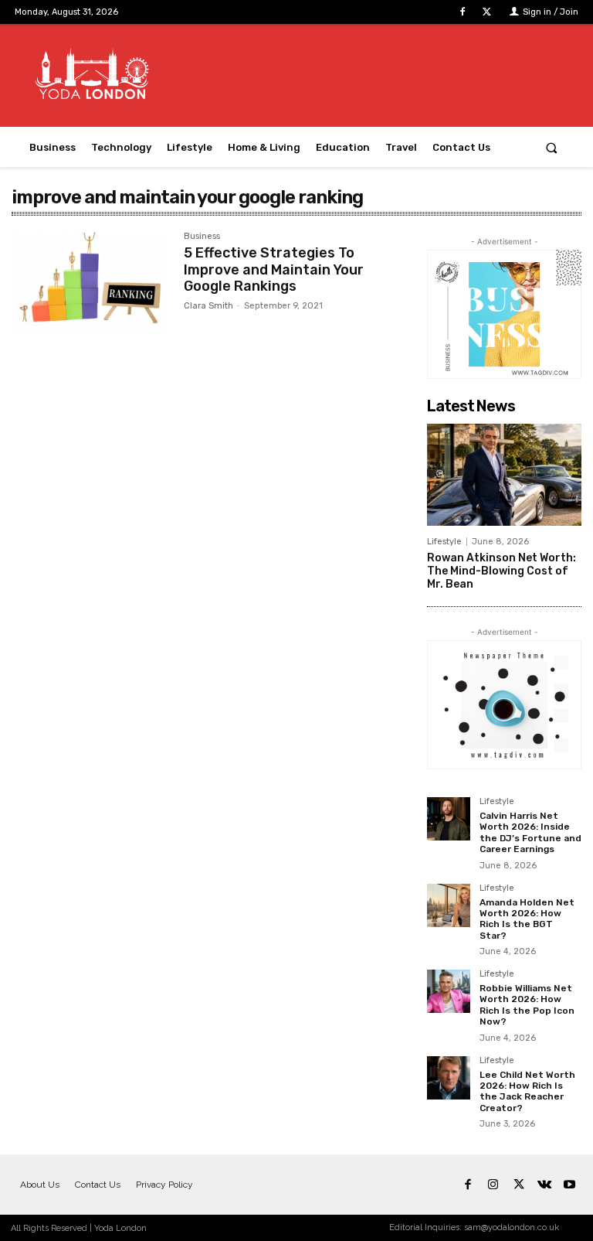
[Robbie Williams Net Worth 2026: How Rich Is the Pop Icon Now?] (448, 991)
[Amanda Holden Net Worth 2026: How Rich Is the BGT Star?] (448, 905)
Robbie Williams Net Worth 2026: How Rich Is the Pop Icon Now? (526, 1005)
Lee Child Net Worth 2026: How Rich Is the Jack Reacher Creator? (527, 1091)
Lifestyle (444, 541)
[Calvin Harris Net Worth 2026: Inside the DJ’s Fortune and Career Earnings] (448, 818)
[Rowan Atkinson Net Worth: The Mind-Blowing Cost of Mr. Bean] (504, 475)
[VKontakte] (544, 1185)
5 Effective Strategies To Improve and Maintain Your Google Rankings (274, 269)
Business (202, 236)
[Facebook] (463, 12)
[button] (551, 147)
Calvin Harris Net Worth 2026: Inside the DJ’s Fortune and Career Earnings (530, 832)
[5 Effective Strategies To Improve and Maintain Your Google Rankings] (90, 284)
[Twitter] (487, 12)
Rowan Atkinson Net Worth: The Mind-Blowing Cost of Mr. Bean (501, 571)
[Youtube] (569, 1185)
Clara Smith (208, 306)
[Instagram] (493, 1185)
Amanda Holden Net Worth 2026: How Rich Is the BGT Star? (526, 919)
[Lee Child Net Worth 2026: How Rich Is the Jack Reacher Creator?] (448, 1078)
